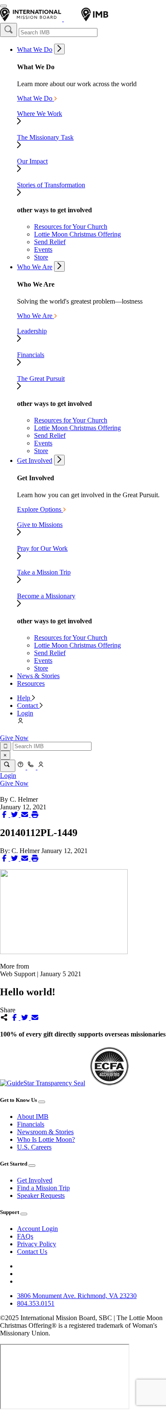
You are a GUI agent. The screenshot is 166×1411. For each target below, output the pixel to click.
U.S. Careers (34, 1147)
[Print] (35, 814)
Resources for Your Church (70, 226)
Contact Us (32, 1251)
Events (43, 249)
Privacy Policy (36, 1244)
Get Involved (34, 460)
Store (41, 257)
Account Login (37, 1228)
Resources (31, 683)
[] (8, 30)
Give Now (14, 737)
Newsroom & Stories (45, 1131)
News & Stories (38, 675)
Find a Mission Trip (43, 1187)
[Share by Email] (25, 814)
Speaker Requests (41, 1195)
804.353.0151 (35, 1303)
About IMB (33, 1116)
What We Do (34, 49)
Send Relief (50, 241)
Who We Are (34, 266)
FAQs (25, 1236)
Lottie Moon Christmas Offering (77, 234)
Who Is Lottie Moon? (46, 1139)
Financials (30, 1124)
